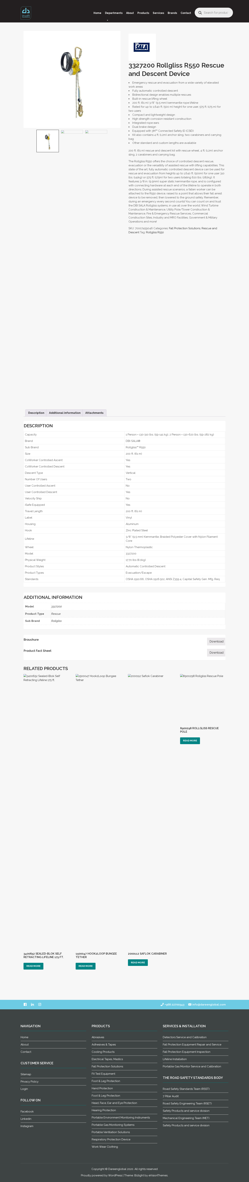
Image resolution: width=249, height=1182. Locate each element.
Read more (33, 966)
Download (216, 641)
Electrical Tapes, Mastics (107, 1059)
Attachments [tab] (94, 413)
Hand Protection (102, 1088)
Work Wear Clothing (105, 1146)
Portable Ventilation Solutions (111, 1132)
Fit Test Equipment (103, 1073)
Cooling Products (103, 1052)
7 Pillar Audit (171, 1096)
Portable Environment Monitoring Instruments (121, 1117)
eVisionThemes (158, 1175)
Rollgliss (56, 621)
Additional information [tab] (65, 413)
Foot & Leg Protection (106, 1081)
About (130, 12)
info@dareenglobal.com (209, 1004)
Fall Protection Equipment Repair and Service (192, 1044)
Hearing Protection (104, 1110)
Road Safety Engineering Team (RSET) (187, 1103)
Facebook (27, 1111)
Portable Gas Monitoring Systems (113, 1125)
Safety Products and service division (186, 1110)
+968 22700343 (174, 1004)
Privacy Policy (29, 1081)
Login (24, 1089)
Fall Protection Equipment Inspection (186, 1052)
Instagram (27, 1126)
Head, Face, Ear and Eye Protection (114, 1103)
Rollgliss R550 (155, 232)
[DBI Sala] (142, 47)
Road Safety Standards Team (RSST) (186, 1089)
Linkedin (26, 1118)
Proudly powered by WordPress (101, 1175)
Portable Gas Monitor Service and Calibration (192, 1066)
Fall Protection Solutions (184, 228)
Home (97, 12)
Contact (186, 12)
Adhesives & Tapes (104, 1044)
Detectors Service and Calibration (185, 1037)
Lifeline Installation (175, 1059)
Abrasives (98, 1037)
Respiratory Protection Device (111, 1139)
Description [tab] (36, 413)
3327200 (56, 606)
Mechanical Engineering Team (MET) (186, 1118)
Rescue (56, 613)
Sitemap (26, 1074)
